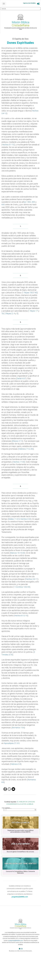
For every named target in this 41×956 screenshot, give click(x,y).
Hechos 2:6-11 (32, 579)
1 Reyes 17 (33, 311)
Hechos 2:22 (25, 519)
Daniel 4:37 (21, 378)
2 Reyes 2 (8, 313)
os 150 (27, 202)
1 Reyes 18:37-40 (30, 292)
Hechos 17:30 (19, 462)
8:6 (32, 449)
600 (3, 204)
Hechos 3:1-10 (8, 144)
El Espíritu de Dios (20, 39)
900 (33, 202)
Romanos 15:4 (18, 727)
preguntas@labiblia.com (16, 940)
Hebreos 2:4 (16, 764)
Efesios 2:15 (17, 441)
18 (2, 313)
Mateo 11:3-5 (14, 519)
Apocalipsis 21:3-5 (11, 743)
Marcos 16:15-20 (17, 553)
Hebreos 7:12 (24, 449)
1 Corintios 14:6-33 (22, 587)
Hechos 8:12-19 (21, 615)
